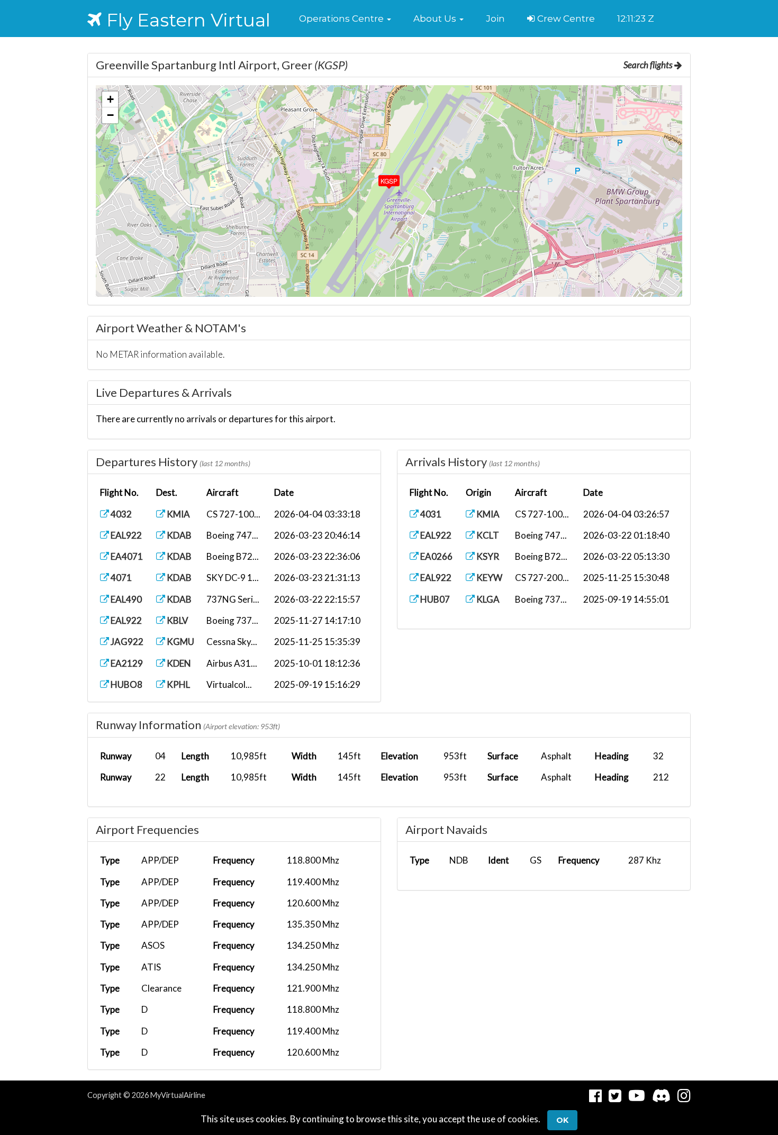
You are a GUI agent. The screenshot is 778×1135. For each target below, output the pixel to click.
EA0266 (436, 556)
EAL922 (125, 535)
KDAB (178, 535)
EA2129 (126, 663)
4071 (120, 577)
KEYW (488, 577)
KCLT (487, 535)
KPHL (177, 684)
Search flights (648, 64)
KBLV (176, 620)
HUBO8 (125, 684)
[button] (345, 18)
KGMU (179, 641)
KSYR (487, 556)
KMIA (177, 514)
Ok (562, 1120)
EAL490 (125, 599)
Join (495, 18)
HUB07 (434, 599)
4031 (430, 514)
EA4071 (126, 556)
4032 (120, 514)
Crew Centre (565, 18)
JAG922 (126, 641)
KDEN (178, 663)
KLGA (487, 599)
